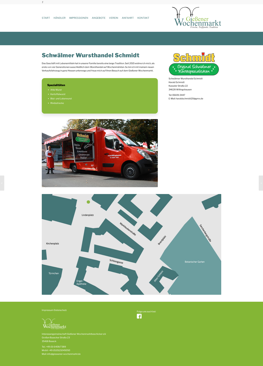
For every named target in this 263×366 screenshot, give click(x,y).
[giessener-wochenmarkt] (196, 18)
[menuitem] (46, 18)
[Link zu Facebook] (43, 2)
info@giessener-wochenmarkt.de (64, 354)
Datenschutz (60, 310)
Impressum (47, 310)
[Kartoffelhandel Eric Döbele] (2, 183)
